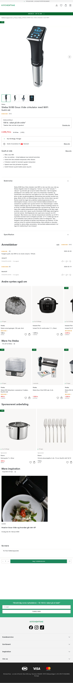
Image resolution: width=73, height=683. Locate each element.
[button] (7, 114)
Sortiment (6, 644)
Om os (5, 659)
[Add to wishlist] (25, 334)
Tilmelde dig (66, 125)
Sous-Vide (17, 18)
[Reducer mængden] (3, 561)
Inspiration (6, 652)
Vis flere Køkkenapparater (11, 550)
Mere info (67, 144)
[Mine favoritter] (61, 5)
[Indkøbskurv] (65, 5)
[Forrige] (3, 57)
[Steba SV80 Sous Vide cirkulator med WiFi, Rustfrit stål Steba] (36, 56)
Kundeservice (7, 637)
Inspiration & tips (7, 471)
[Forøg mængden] (8, 561)
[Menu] (70, 5)
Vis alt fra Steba (7, 343)
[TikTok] (42, 627)
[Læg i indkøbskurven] (29, 334)
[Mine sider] (56, 5)
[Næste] (69, 57)
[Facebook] (31, 627)
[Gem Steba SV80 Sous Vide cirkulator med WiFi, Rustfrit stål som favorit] (69, 561)
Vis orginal (16, 261)
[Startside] (8, 5)
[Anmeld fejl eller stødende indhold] (70, 261)
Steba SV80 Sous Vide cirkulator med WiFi (36, 17)
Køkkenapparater (7, 18)
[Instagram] (36, 627)
